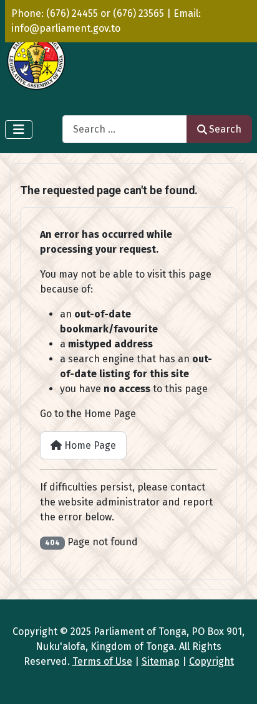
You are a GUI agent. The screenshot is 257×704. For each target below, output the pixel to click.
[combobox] (124, 129)
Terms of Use (102, 661)
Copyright (211, 661)
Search (225, 129)
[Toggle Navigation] (18, 129)
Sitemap (161, 661)
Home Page (89, 445)
